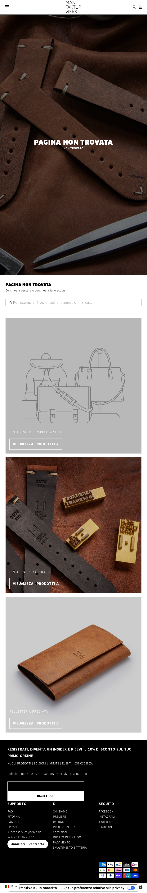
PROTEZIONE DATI (65, 827)
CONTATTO (14, 821)
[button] (11, 886)
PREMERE (59, 816)
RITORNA (13, 816)
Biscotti (12, 827)
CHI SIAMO (60, 811)
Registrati (45, 795)
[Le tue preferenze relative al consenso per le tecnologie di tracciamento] (140, 886)
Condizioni (60, 832)
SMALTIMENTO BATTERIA (70, 847)
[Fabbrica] (73, 7)
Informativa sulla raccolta (34, 888)
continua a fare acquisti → (53, 290)
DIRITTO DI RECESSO (67, 837)
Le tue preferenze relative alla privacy (94, 888)
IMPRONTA (60, 821)
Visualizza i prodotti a (36, 444)
